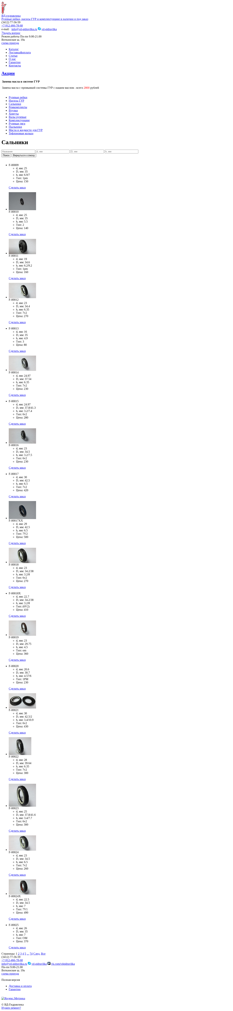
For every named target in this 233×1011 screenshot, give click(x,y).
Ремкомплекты (18, 107)
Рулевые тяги (17, 123)
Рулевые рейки (18, 97)
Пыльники (15, 126)
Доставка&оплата (20, 52)
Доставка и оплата (20, 986)
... (28, 953)
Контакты (15, 65)
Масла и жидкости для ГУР (26, 130)
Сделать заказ (17, 187)
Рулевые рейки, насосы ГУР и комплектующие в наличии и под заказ (44, 19)
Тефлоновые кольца (21, 133)
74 (31, 953)
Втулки (13, 110)
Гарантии (15, 62)
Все (43, 953)
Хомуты (14, 113)
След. (36, 953)
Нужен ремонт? (11, 1007)
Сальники (15, 103)
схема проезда (10, 43)
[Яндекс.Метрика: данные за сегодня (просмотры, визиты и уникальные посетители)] (13, 998)
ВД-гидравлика (11, 15)
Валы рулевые (17, 117)
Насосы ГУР (16, 100)
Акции (8, 73)
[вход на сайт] (2, 995)
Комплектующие (19, 120)
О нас (12, 59)
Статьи (13, 55)
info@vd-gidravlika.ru (24, 29)
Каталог (14, 49)
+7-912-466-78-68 (12, 25)
